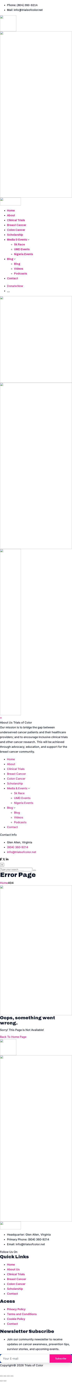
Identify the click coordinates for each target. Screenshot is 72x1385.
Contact (12, 278)
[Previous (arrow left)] (1, 1380)
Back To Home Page (13, 1036)
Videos (18, 268)
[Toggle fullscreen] (4, 1376)
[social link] (1, 859)
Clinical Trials (16, 220)
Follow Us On (8, 1252)
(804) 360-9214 (17, 847)
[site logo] (36, 110)
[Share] (8, 1376)
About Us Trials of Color (16, 722)
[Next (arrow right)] (4, 1380)
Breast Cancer (16, 225)
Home (11, 210)
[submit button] (34, 870)
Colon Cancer (16, 229)
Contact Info (8, 834)
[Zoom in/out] (1, 1376)
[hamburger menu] (8, 291)
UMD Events (22, 249)
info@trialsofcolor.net (21, 852)
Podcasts (20, 273)
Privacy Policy (16, 1309)
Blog (10, 259)
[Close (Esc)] (11, 1376)
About (11, 215)
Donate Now (15, 286)
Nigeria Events (23, 254)
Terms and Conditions (22, 1314)
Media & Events (17, 239)
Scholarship (15, 234)
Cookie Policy (16, 1319)
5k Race (19, 244)
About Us (13, 1269)
